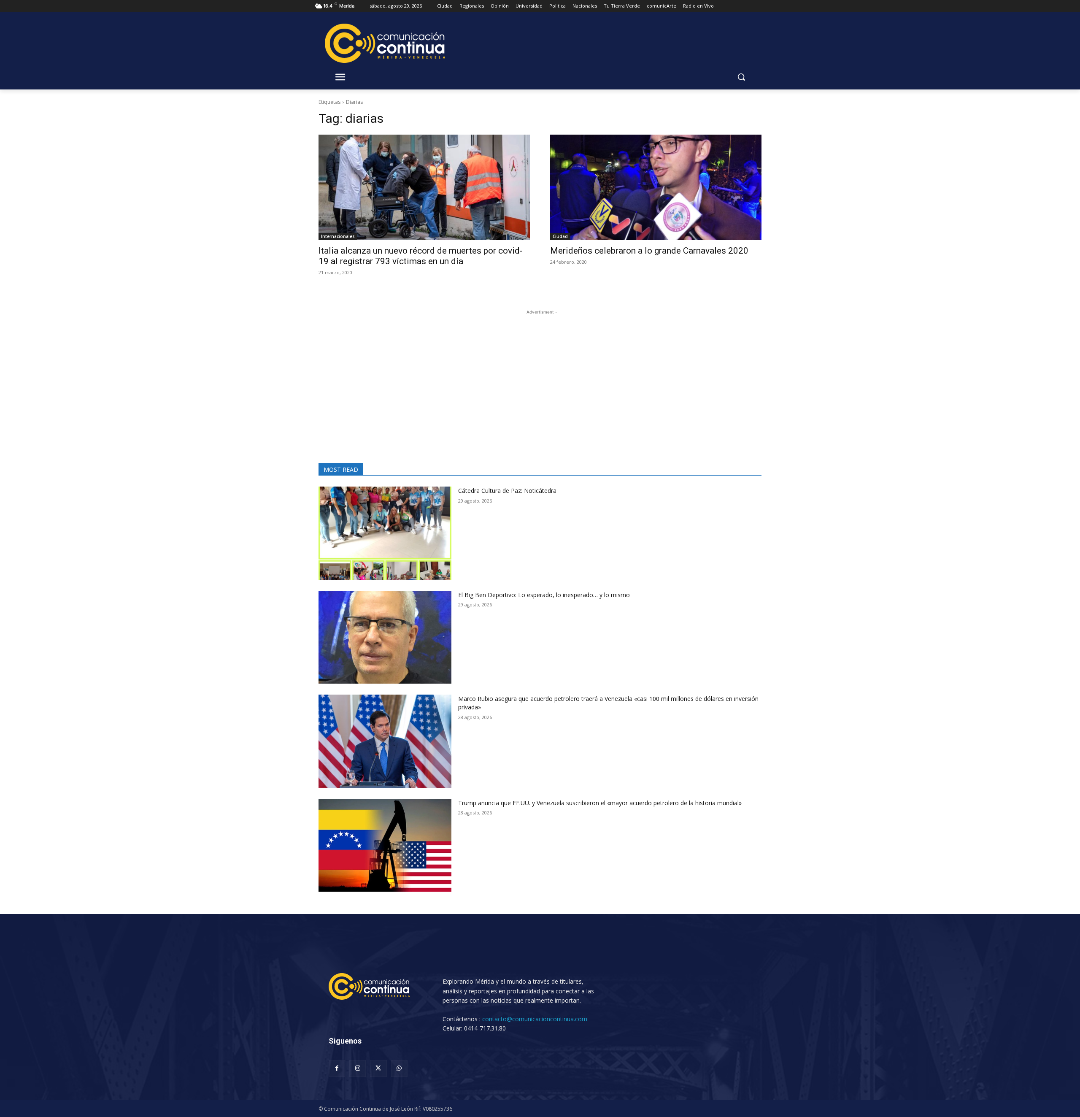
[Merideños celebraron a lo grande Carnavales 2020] (655, 188)
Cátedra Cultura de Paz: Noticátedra (507, 491)
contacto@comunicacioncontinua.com (534, 1019)
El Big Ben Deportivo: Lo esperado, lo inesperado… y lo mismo (548, 595)
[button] (741, 77)
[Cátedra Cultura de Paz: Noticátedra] (385, 533)
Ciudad (560, 236)
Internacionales (338, 236)
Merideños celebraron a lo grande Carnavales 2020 (650, 251)
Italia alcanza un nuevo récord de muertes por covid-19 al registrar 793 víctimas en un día (421, 256)
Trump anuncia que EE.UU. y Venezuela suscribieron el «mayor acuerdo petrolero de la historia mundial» (600, 803)
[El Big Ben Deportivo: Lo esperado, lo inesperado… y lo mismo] (385, 637)
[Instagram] (357, 1068)
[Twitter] (378, 1068)
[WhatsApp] (399, 1068)
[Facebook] (337, 1068)
